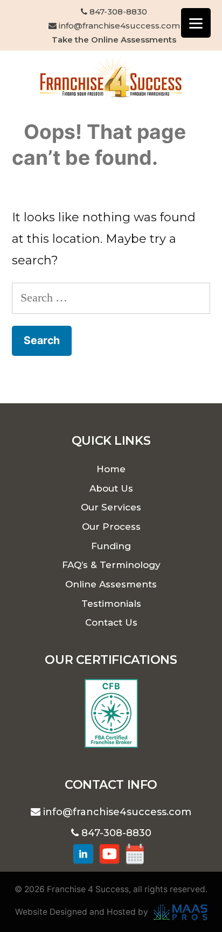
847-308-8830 (117, 11)
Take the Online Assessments (114, 39)
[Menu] (196, 23)
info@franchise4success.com (118, 25)
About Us (111, 488)
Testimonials (111, 603)
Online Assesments (111, 584)
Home (111, 469)
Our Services (111, 507)
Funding (111, 546)
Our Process (111, 526)
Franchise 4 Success (88, 889)
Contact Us (111, 622)
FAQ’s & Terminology (111, 564)
